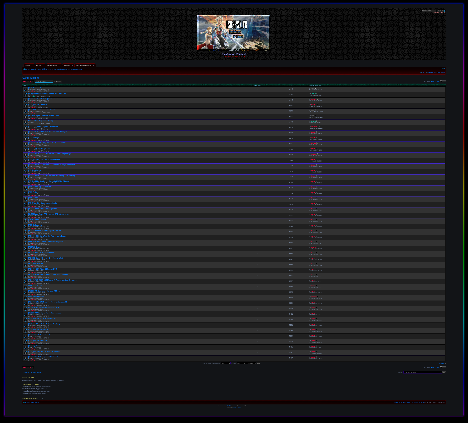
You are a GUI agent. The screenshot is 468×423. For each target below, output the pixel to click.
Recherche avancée (439, 12)
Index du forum (36, 69)
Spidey (33, 91)
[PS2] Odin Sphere (35, 285)
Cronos (33, 96)
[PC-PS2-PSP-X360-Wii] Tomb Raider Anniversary (46, 143)
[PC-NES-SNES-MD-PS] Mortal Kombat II (43, 307)
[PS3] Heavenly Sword (36, 296)
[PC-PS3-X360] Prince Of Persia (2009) (42, 269)
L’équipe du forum (399, 402)
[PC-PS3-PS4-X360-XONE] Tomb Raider (43, 99)
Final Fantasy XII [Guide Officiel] (40, 121)
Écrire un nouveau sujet (27, 81)
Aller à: (400, 372)
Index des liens (52, 65)
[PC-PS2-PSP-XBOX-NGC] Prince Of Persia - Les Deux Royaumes (52, 280)
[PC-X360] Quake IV (35, 263)
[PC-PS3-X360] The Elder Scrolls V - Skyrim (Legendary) (49, 154)
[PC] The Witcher (34, 170)
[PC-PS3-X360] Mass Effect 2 (39, 335)
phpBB (229, 405)
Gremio (313, 93)
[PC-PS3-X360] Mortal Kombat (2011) (41, 318)
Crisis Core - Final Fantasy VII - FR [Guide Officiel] (47, 93)
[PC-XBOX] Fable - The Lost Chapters (42, 110)
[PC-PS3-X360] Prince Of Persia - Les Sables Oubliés (48, 274)
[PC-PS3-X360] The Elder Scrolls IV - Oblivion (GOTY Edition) (51, 176)
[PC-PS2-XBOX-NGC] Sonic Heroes (41, 252)
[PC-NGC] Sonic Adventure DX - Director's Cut (45, 258)
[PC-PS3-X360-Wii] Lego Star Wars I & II (43, 357)
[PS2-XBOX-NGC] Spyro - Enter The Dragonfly (45, 241)
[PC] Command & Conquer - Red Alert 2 (43, 126)
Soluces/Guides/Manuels (62, 69)
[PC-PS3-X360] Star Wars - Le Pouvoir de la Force (47, 236)
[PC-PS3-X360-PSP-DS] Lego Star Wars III (44, 351)
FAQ (424, 72)
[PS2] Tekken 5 (33, 192)
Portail (27, 69)
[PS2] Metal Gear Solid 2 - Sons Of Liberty (44, 324)
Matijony (314, 154)
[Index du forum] (234, 49)
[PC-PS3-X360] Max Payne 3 (38, 329)
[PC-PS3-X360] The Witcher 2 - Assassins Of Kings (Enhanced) (51, 165)
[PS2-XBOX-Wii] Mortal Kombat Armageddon (45, 313)
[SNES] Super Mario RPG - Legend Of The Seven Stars (48, 214)
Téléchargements (47, 69)
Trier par (234, 363)
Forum (38, 65)
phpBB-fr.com (237, 407)
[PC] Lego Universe (35, 346)
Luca (312, 88)
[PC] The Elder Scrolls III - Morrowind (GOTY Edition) (48, 181)
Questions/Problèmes (83, 65)
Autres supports (76, 69)
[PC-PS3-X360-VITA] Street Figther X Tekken (44, 231)
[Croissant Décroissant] (253, 363)
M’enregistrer (432, 72)
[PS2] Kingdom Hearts (36, 88)
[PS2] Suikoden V (35, 137)
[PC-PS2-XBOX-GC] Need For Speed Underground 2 (47, 302)
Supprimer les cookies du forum (414, 402)
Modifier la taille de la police (443, 68)
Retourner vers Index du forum (33, 372)
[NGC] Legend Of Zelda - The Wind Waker (43, 115)
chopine (313, 99)
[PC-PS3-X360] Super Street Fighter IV (42, 209)
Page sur (435, 81)
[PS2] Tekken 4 (33, 198)
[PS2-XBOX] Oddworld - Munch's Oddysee (44, 291)
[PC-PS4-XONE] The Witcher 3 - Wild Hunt (44, 159)
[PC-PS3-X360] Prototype (37, 104)
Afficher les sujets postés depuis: (211, 363)
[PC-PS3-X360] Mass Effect (38, 340)
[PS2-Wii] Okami (34, 247)
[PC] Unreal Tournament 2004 (39, 148)
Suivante (441, 363)
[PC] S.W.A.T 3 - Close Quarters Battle (42, 203)
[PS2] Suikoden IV (35, 225)
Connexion (441, 72)
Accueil (27, 65)
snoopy (313, 137)
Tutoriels (67, 65)
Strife (312, 110)
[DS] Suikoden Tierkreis (37, 220)
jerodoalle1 (314, 126)
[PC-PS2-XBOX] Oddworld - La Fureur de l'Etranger (47, 132)
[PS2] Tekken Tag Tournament (39, 187)
